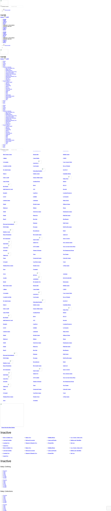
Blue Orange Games (7, 154)
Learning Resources (67, 193)
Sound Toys (8, 79)
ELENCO (65, 169)
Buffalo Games (66, 154)
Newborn (5, 470)
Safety (7, 98)
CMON (64, 158)
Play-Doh (35, 219)
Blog (4, 22)
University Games (67, 258)
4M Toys (7, 83)
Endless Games (36, 173)
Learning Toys (9, 75)
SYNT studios (36, 246)
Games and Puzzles (52, 440)
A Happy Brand (9, 82)
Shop (4, 20)
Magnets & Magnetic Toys (11, 76)
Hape (7, 92)
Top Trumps (65, 254)
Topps (4, 258)
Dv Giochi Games (7, 169)
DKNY (7, 86)
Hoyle (34, 185)
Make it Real (66, 200)
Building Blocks (9, 70)
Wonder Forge (36, 265)
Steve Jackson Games (67, 242)
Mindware (5, 208)
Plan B (4, 219)
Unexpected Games (37, 258)
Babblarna (8, 84)
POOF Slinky (6, 226)
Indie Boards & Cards (8, 189)
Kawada (65, 189)
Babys (4, 100)
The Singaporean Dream (68, 250)
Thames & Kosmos (37, 250)
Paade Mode (8, 94)
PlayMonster (66, 219)
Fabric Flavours (9, 89)
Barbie (4, 281)
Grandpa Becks (36, 181)
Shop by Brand (6, 80)
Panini (4, 215)
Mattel (4, 204)
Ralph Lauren (8, 97)
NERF (4, 211)
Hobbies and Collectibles (11, 73)
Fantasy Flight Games (38, 177)
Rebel (64, 230)
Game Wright (6, 181)
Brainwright (35, 154)
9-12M (4, 475)
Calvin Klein (8, 85)
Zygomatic (35, 269)
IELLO (64, 185)
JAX (34, 189)
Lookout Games (6, 200)
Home (4, 61)
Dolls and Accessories (30, 440)
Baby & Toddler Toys (10, 68)
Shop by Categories (7, 67)
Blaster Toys (8, 69)
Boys (4, 103)
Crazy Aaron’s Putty (67, 162)
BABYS (5, 27)
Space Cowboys (66, 238)
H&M (7, 91)
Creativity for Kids (7, 166)
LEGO (4, 196)
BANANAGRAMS (67, 278)
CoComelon (5, 162)
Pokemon (35, 223)
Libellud (35, 196)
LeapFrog (35, 193)
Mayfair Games (36, 204)
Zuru (4, 269)
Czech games (36, 166)
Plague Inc (35, 215)
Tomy (34, 254)
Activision (65, 274)
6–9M (4, 474)
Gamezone (8, 90)
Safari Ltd (65, 234)
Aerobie (5, 278)
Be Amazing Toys (37, 281)
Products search (5, 6)
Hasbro (64, 181)
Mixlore (34, 208)
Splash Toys (35, 242)
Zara (7, 99)
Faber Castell (6, 177)
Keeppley (5, 193)
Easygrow (8, 87)
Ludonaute (35, 200)
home (4, 19)
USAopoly (5, 261)
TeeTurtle (5, 250)
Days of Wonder (66, 166)
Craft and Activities (10, 72)
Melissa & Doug (66, 204)
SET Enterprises (6, 238)
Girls (4, 101)
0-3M (4, 472)
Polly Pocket (65, 223)
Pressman (35, 226)
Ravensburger (36, 230)
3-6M (4, 473)
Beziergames (65, 281)
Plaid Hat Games (66, 215)
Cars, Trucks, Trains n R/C (11, 71)
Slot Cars (7, 78)
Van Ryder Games (37, 261)
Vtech (64, 261)
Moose (64, 208)
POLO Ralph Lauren (10, 96)
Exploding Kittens (67, 173)
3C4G (4, 274)
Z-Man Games (66, 265)
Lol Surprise (65, 196)
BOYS (4, 29)
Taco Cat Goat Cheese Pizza (69, 246)
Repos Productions (7, 234)
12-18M (4, 476)
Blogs (4, 64)
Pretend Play (8, 77)
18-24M (4, 477)
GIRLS (4, 28)
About (5, 21)
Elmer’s (4, 173)
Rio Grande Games (37, 234)
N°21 (7, 93)
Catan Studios (36, 158)
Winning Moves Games (8, 265)
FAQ (4, 24)
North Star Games (37, 211)
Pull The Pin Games (67, 226)
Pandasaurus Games (67, 211)
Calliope (5, 158)
